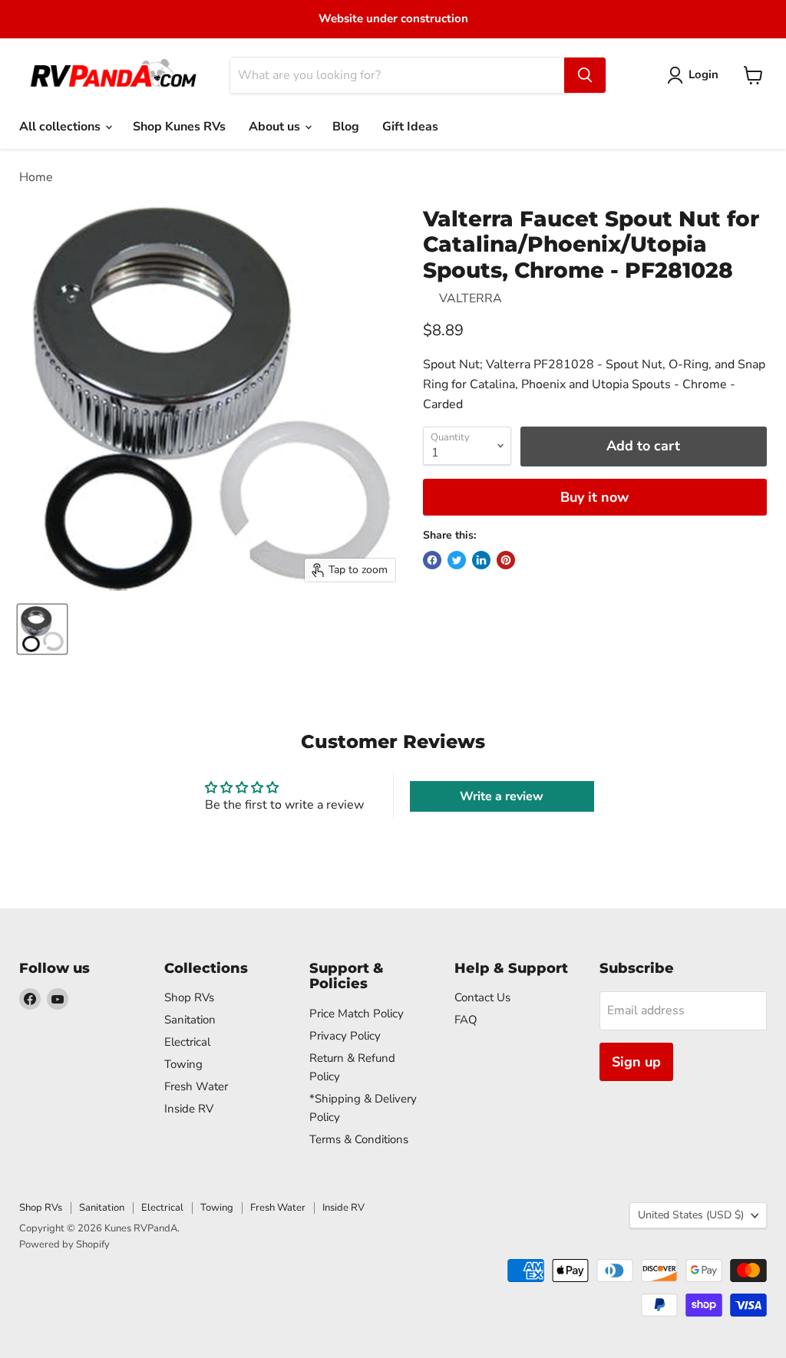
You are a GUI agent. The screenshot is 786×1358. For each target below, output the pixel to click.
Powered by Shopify (64, 1244)
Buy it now (594, 497)
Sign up (636, 1062)
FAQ (465, 1019)
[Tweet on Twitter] (456, 560)
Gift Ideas (410, 126)
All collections (61, 126)
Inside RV (188, 1108)
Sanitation (190, 1019)
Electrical (187, 1042)
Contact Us (482, 997)
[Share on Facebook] (432, 560)
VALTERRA (470, 298)
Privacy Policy (345, 1035)
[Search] (585, 75)
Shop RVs (189, 997)
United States (691, 1215)
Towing (183, 1064)
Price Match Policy (356, 1013)
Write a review (501, 796)
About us (276, 126)
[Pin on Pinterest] (506, 560)
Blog (345, 126)
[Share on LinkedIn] (481, 560)
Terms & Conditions (358, 1139)
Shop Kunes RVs (179, 126)
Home (36, 177)
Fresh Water (196, 1086)
